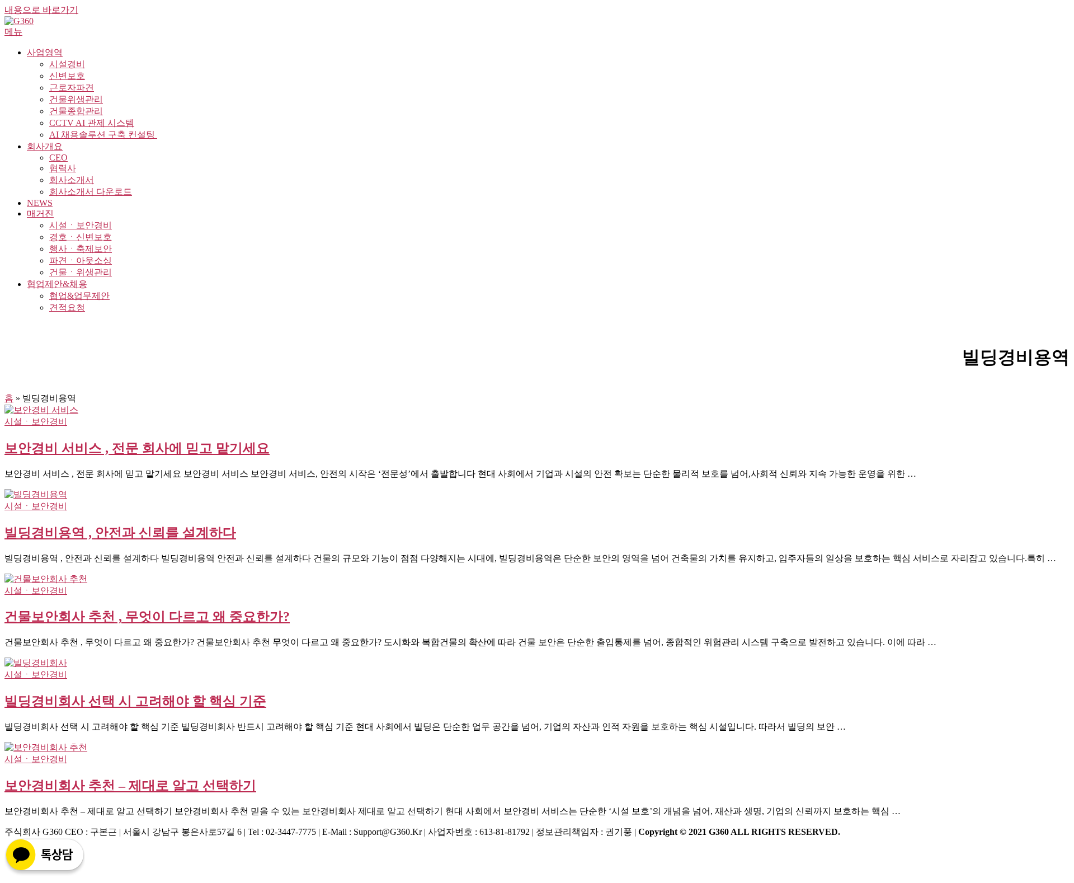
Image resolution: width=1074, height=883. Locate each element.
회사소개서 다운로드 (90, 191)
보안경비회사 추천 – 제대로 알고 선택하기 (130, 785)
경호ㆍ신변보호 (80, 237)
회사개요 (45, 146)
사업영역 (45, 52)
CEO (58, 157)
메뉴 (13, 31)
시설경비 (67, 64)
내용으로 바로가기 (41, 10)
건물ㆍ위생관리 (80, 272)
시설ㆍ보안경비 (80, 225)
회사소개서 (71, 180)
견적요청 (67, 307)
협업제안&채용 (57, 284)
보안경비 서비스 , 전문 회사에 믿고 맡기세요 (137, 448)
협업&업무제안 (79, 295)
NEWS (40, 203)
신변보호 (67, 76)
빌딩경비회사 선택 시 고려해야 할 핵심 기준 (135, 701)
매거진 (40, 213)
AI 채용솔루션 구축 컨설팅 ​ (103, 134)
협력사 (62, 168)
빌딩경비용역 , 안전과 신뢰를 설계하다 (120, 532)
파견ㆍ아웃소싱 (80, 260)
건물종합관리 (76, 111)
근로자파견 (71, 87)
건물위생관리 (76, 99)
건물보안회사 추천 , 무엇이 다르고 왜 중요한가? (147, 616)
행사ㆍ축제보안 (80, 248)
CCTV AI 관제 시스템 (91, 123)
